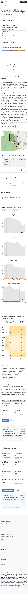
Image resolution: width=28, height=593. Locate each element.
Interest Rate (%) (20, 473)
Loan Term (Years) (6, 474)
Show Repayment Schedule (20, 423)
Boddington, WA (8, 14)
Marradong (4, 368)
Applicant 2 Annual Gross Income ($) (19, 455)
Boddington (22, 368)
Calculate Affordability (8, 490)
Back (3, 5)
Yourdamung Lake (6, 374)
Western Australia (5, 534)
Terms (2, 554)
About (2, 542)
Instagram (3, 559)
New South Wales (5, 523)
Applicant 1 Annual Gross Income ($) (6, 454)
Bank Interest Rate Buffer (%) (7, 482)
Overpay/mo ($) (19, 413)
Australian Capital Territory (7, 536)
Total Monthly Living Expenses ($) (7, 465)
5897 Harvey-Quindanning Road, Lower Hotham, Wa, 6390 (7, 163)
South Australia (4, 528)
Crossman (15, 374)
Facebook (3, 562)
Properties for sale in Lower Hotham (12, 170)
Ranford (20, 371)
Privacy (2, 552)
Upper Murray (13, 368)
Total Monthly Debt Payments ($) (20, 464)
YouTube (3, 564)
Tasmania (3, 530)
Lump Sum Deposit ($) (19, 481)
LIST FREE (23, 1)
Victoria (3, 532)
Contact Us (3, 546)
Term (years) (6, 412)
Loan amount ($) (6, 405)
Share (6, 5)
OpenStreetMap (19, 149)
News (2, 544)
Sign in (16, 2)
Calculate (5, 420)
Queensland (4, 526)
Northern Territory (5, 521)
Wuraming (13, 371)
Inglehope (12, 377)
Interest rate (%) (20, 405)
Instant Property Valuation (8, 126)
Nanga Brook (5, 377)
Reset (11, 420)
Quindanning (5, 371)
